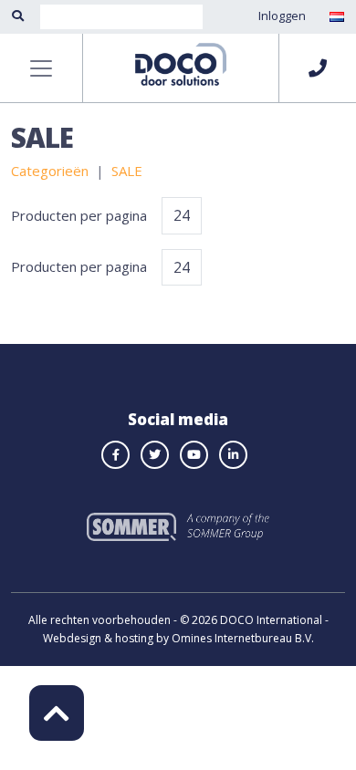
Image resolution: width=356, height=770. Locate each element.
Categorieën (50, 170)
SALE (126, 170)
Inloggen (282, 15)
